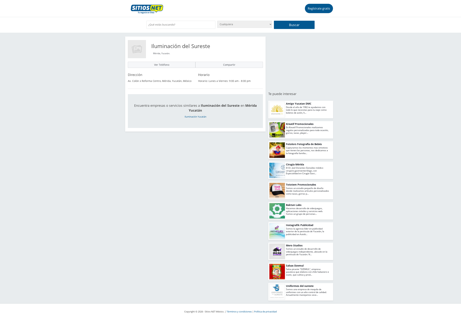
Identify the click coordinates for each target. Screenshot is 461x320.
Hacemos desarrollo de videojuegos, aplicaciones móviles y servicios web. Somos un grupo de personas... (304, 211)
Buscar (294, 25)
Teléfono (161, 64)
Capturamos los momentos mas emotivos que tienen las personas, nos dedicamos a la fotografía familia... (307, 150)
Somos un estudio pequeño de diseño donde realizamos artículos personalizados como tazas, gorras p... (307, 191)
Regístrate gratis (319, 8)
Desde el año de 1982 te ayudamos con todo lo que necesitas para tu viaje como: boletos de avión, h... (306, 110)
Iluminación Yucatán (195, 116)
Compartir (229, 64)
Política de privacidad (265, 311)
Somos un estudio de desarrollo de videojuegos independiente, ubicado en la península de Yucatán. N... (306, 251)
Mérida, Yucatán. (161, 53)
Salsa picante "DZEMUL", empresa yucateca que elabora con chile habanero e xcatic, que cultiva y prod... (307, 272)
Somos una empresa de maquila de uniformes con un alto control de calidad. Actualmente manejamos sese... (306, 292)
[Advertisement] (300, 62)
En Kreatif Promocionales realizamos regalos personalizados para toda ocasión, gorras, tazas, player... (307, 130)
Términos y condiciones (239, 311)
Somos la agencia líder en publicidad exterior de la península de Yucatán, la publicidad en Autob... (305, 231)
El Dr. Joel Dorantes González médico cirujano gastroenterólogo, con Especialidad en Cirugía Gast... (304, 170)
